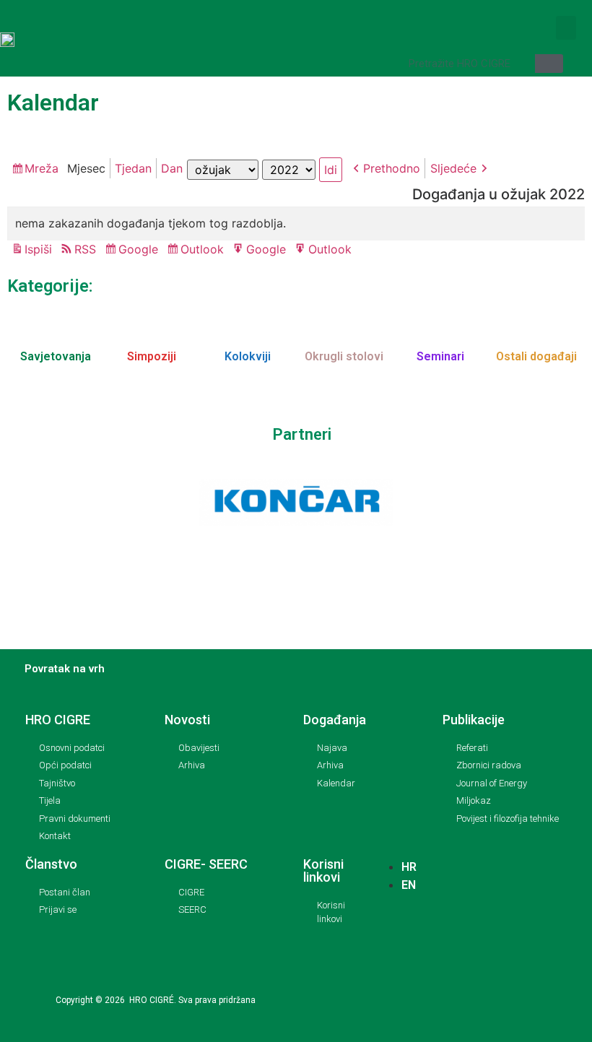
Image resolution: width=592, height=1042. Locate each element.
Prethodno (391, 168)
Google (140, 250)
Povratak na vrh (65, 668)
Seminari (440, 356)
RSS (85, 249)
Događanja (334, 719)
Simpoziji (151, 356)
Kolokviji (248, 356)
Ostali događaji (536, 356)
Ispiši (40, 250)
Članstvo (51, 864)
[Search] (549, 63)
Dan (172, 168)
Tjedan (133, 168)
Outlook (204, 250)
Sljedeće (453, 168)
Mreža (44, 169)
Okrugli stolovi (344, 356)
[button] (566, 28)
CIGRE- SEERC (206, 864)
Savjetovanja (55, 356)
